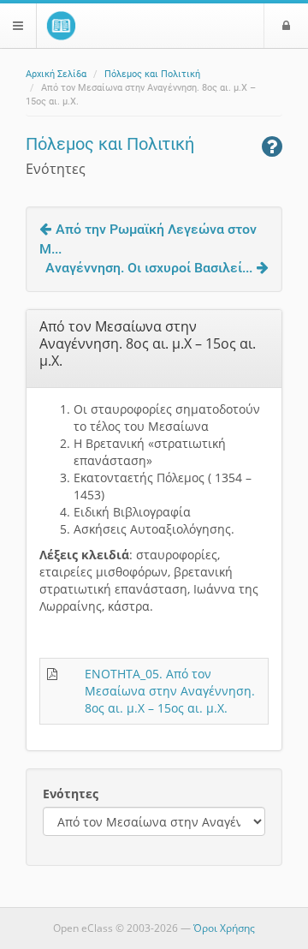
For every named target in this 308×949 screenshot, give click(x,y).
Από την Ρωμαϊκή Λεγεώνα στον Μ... (148, 239)
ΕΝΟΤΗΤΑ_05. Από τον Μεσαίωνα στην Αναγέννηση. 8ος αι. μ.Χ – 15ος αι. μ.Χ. (170, 690)
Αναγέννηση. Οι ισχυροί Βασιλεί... (148, 268)
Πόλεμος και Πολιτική (152, 74)
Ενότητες (70, 793)
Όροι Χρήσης (224, 928)
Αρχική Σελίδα (56, 74)
